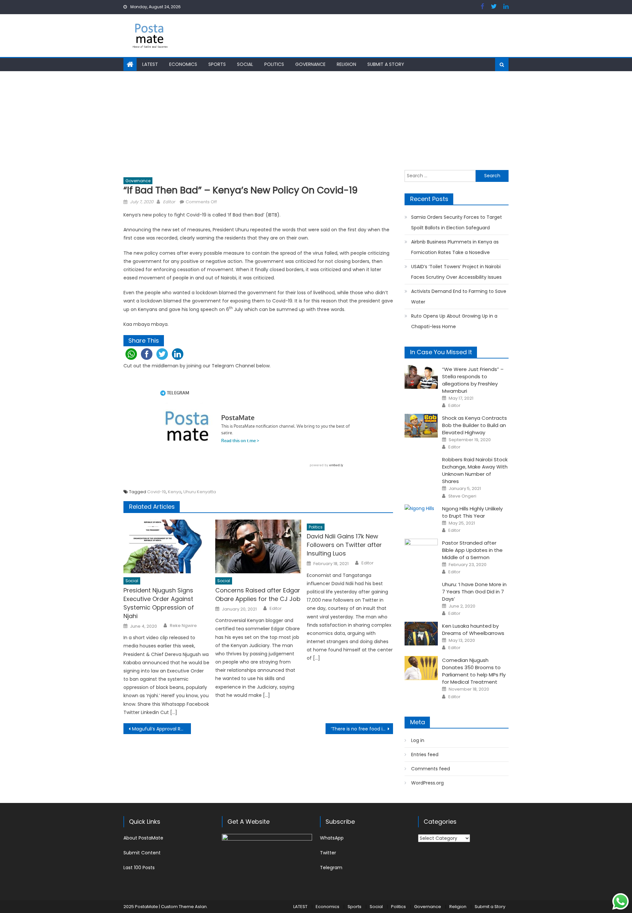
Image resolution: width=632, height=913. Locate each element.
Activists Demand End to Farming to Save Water (458, 296)
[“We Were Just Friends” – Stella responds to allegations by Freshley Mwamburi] (421, 377)
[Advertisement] (316, 120)
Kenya (174, 492)
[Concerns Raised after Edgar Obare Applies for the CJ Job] (258, 547)
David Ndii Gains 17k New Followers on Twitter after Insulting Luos (344, 544)
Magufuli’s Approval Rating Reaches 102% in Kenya (161, 729)
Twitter (328, 852)
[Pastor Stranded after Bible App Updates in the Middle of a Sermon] (421, 550)
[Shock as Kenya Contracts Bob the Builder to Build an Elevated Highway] (421, 426)
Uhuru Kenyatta (199, 492)
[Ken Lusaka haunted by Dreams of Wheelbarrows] (421, 633)
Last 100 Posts (139, 867)
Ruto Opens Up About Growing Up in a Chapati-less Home (454, 321)
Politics (274, 64)
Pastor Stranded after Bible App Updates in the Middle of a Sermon (472, 550)
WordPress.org (427, 783)
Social (245, 64)
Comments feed (430, 768)
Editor (169, 202)
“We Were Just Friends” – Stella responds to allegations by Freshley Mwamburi (473, 380)
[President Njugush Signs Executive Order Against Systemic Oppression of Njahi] (166, 547)
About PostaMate (143, 838)
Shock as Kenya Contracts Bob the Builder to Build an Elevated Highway (474, 425)
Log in (417, 740)
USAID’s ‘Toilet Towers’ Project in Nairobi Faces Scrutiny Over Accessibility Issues (456, 271)
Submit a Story (385, 64)
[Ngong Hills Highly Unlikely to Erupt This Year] (421, 508)
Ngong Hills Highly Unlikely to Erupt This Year (472, 512)
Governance (310, 64)
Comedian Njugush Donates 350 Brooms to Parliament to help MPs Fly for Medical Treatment (474, 671)
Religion (346, 64)
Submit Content (142, 852)
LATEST (150, 64)
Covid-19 (156, 492)
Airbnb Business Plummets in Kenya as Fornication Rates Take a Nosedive (455, 247)
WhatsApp (332, 838)
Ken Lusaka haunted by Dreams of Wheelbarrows (473, 629)
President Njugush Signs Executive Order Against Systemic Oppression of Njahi (158, 603)
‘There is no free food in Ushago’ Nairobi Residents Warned (362, 729)
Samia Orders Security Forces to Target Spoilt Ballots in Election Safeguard (456, 222)
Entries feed (424, 754)
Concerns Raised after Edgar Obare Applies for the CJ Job (258, 594)
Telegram (331, 867)
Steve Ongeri (462, 496)
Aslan (201, 906)
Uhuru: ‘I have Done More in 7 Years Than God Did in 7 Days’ (474, 591)
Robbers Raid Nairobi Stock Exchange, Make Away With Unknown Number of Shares (475, 470)
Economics (183, 64)
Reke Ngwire (183, 626)
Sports (217, 64)
